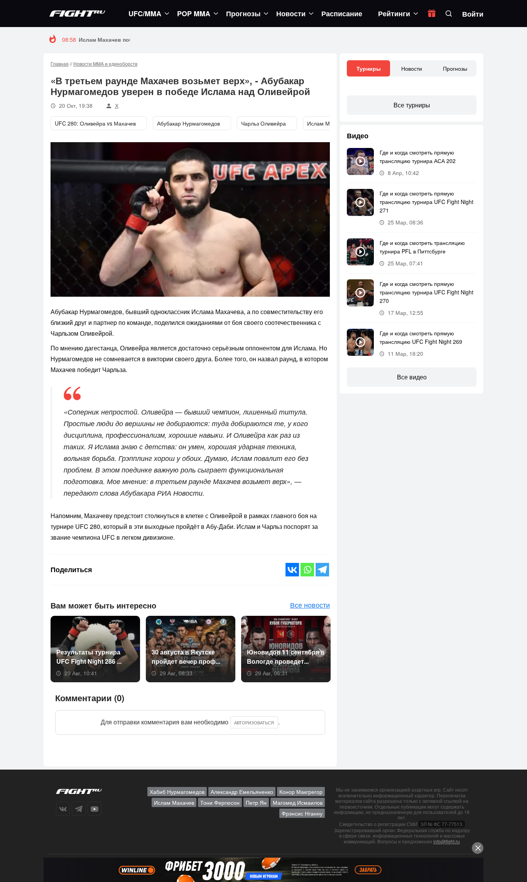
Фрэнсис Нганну (302, 813)
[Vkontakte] (292, 569)
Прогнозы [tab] (455, 68)
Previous (58, 650)
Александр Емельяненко (242, 791)
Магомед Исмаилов (298, 802)
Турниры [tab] (368, 68)
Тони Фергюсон (220, 802)
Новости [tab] (411, 68)
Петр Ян (256, 802)
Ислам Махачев (174, 802)
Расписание (341, 13)
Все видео (412, 376)
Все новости (310, 605)
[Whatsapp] (307, 569)
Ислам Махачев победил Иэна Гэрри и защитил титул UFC (159, 39)
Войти (472, 14)
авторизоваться (254, 722)
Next (317, 650)
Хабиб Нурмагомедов (177, 791)
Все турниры (412, 104)
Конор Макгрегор (301, 791)
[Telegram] (322, 569)
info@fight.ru (446, 841)
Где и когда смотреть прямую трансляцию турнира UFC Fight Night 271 (426, 201)
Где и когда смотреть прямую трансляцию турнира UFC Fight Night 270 (426, 292)
